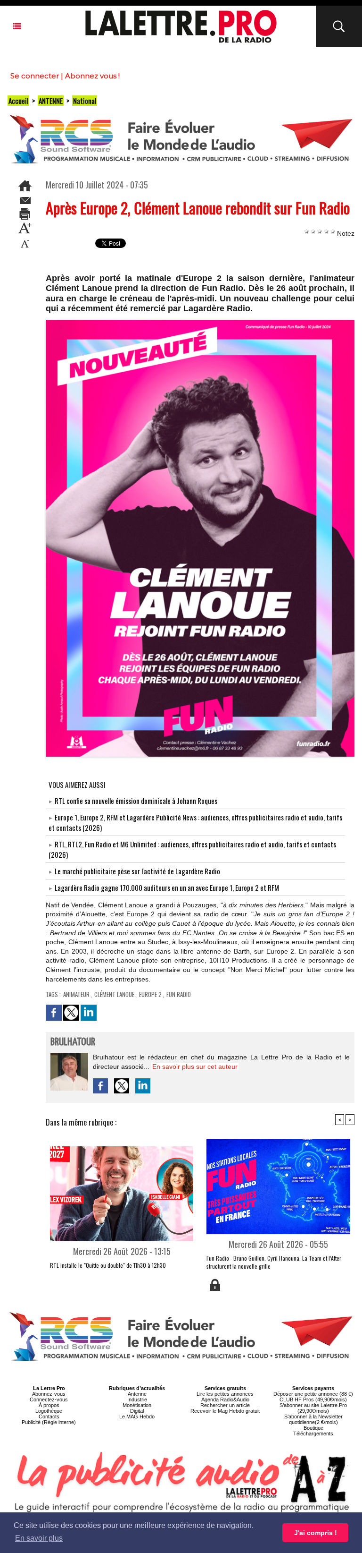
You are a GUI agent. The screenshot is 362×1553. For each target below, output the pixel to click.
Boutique (313, 1428)
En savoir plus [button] (39, 1538)
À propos (49, 1405)
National (84, 100)
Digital (137, 1411)
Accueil (18, 100)
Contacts (49, 1416)
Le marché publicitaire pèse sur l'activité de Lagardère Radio (137, 871)
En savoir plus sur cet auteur (195, 1066)
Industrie (137, 1399)
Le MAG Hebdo (137, 1416)
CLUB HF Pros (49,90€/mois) (313, 1399)
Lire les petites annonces (225, 1394)
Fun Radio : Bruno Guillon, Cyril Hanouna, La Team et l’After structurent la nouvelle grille (273, 1262)
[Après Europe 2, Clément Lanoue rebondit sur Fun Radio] (200, 322)
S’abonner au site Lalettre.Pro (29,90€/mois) (313, 1408)
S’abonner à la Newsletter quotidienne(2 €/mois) (313, 1419)
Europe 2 (150, 994)
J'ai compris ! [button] (315, 1532)
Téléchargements (313, 1433)
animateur (76, 994)
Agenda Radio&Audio (225, 1399)
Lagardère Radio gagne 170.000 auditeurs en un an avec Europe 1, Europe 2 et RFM (167, 887)
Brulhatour (72, 1042)
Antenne (137, 1394)
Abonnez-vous (49, 1394)
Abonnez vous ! (92, 75)
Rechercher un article (225, 1405)
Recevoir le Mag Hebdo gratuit (225, 1411)
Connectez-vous (49, 1399)
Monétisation (137, 1405)
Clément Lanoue (114, 994)
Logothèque (48, 1411)
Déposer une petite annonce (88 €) (313, 1394)
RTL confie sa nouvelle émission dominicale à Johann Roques (136, 800)
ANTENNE (51, 100)
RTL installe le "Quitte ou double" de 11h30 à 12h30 (108, 1265)
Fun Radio (178, 994)
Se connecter (34, 75)
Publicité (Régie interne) (49, 1422)
